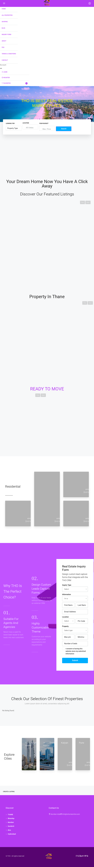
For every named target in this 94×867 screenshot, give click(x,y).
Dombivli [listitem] (11, 826)
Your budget (43, 123)
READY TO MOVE (47, 389)
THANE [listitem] (10, 814)
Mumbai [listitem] (11, 822)
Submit (75, 660)
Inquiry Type (66, 585)
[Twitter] (78, 856)
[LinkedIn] (81, 856)
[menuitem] (14, 72)
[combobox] (29, 127)
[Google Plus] (82, 856)
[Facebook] (76, 856)
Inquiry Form (6, 34)
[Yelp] (87, 856)
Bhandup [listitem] (11, 818)
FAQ (3, 47)
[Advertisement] (47, 154)
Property (65, 626)
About (4, 41)
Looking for (10, 123)
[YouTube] (84, 856)
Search (63, 129)
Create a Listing (86, 101)
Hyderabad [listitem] (12, 834)
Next (88, 202)
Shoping (5, 21)
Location (26, 123)
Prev (82, 202)
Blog (3, 28)
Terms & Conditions (9, 54)
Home (4, 9)
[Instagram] (79, 856)
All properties (7, 15)
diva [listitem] (9, 830)
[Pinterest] (86, 856)
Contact (5, 60)
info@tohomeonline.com (71, 814)
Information (66, 594)
